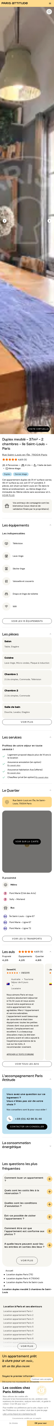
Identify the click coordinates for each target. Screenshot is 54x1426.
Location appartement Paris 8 (18, 1338)
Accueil (9, 1270)
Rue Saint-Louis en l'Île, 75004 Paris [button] (24, 454)
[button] (27, 525)
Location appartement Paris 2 (18, 1315)
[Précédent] (4, 220)
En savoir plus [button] (13, 765)
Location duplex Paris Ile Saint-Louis (24, 1282)
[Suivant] (49, 220)
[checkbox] (49, 11)
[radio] (8, 973)
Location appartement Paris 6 (18, 1330)
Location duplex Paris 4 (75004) (22, 1278)
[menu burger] (50, 3)
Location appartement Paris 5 (18, 1326)
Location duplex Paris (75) (19, 1274)
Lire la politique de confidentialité (19, 1414)
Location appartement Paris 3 (18, 1319)
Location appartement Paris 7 (18, 1334)
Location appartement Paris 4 (18, 1322)
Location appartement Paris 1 (18, 1311)
